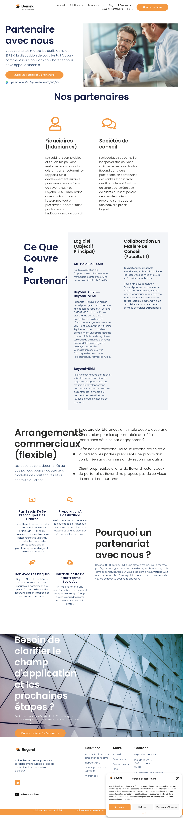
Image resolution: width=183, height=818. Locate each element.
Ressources (94, 5)
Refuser (142, 807)
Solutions (75, 5)
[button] (177, 778)
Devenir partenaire (112, 9)
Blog (111, 5)
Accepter (120, 807)
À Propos (123, 5)
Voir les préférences (166, 807)
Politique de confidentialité (47, 810)
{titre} (144, 813)
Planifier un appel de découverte (40, 733)
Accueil (61, 5)
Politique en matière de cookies (92, 810)
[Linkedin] (17, 782)
